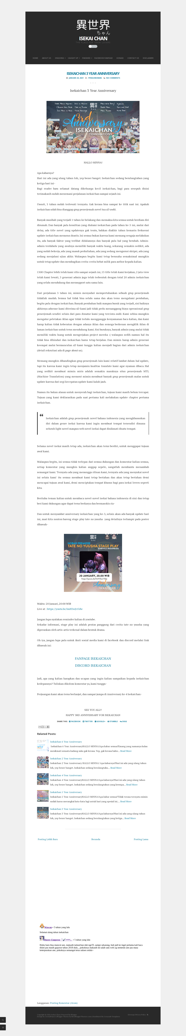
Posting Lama (141, 839)
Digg (124, 721)
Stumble (113, 721)
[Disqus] (93, 883)
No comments (113, 78)
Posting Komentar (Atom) (63, 1003)
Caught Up (73, 58)
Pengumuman (95, 78)
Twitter (88, 721)
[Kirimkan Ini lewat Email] (39, 726)
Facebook (75, 721)
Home (35, 58)
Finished (86, 58)
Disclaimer (148, 58)
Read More (126, 751)
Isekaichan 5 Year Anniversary (66, 792)
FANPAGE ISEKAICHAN (93, 658)
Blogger (74, 1015)
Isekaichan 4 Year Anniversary (66, 775)
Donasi (120, 58)
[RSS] (147, 1015)
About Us (46, 58)
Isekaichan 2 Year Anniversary (66, 758)
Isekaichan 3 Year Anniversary (93, 73)
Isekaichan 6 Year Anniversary (66, 741)
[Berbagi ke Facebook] (48, 726)
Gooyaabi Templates (112, 1016)
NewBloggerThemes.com (81, 1016)
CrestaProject (50, 1016)
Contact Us (133, 58)
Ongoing (59, 58)
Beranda (95, 839)
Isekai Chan (55, 1015)
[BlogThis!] (42, 726)
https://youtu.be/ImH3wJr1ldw (65, 609)
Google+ (100, 721)
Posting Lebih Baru (48, 839)
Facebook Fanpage (103, 58)
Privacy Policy (140, 1015)
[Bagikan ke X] (45, 726)
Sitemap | (131, 1015)
